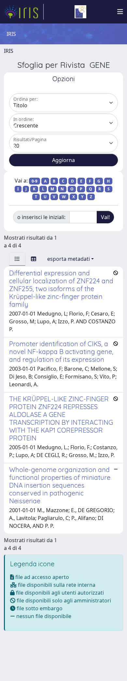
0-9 (34, 181)
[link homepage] (24, 12)
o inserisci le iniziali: (41, 217)
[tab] (17, 259)
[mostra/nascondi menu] (120, 11)
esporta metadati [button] (68, 258)
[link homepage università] (80, 12)
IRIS (8, 50)
